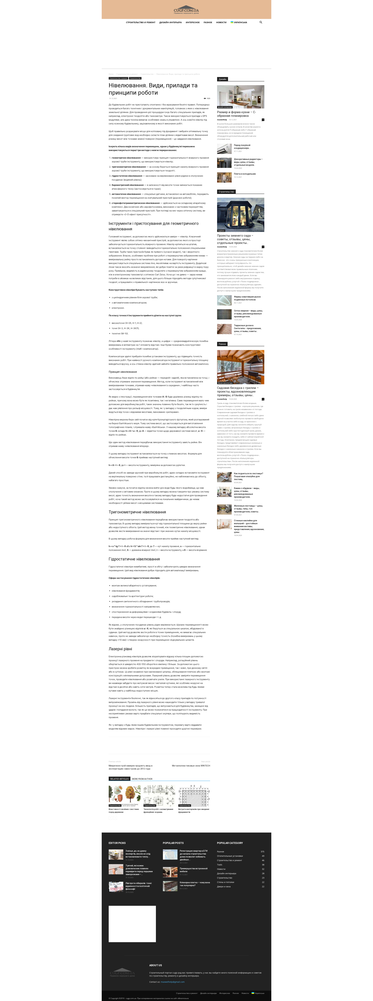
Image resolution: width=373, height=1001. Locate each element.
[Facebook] (112, 748)
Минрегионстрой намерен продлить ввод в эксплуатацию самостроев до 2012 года (130, 767)
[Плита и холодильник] (224, 177)
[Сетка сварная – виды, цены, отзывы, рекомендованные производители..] (224, 314)
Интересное (193, 22)
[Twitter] (118, 748)
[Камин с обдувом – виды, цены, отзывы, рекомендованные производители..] (224, 492)
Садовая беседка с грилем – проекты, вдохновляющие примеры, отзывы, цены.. (238, 391)
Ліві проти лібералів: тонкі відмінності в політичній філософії (139, 886)
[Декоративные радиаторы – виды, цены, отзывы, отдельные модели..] (224, 163)
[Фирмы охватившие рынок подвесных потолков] (224, 300)
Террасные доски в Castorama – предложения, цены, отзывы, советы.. (247, 328)
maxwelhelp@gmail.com (173, 981)
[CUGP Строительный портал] (186, 9)
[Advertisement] (186, 47)
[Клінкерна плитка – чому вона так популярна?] (170, 886)
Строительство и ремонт (140, 22)
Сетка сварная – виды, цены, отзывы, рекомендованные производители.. (248, 314)
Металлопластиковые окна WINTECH (191, 765)
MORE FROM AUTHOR (142, 779)
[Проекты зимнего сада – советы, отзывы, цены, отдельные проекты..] (240, 215)
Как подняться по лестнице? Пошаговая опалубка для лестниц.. (248, 476)
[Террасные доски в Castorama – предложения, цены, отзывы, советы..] (224, 329)
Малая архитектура (225, 383)
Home (111, 74)
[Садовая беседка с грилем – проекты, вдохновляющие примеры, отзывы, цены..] (240, 367)
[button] (260, 22)
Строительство (147, 74)
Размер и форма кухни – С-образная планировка (236, 113)
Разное (208, 22)
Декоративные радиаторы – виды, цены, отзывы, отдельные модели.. (248, 162)
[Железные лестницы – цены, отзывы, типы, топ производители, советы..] (224, 509)
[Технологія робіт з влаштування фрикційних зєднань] (159, 796)
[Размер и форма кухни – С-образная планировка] (240, 96)
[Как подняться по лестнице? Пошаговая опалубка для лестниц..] (224, 477)
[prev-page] (110, 818)
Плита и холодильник (245, 174)
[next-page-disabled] (115, 818)
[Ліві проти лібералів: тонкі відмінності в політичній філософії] (116, 887)
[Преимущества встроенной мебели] (170, 872)
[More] (139, 748)
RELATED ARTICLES (119, 779)
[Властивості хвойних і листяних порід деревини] (124, 796)
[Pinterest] (125, 748)
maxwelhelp (222, 120)
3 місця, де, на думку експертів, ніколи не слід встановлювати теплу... (138, 854)
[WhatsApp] (132, 748)
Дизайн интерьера (170, 22)
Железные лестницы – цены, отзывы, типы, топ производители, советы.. (248, 509)
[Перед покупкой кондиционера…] (224, 149)
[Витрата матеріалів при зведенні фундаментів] (194, 796)
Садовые (221, 231)
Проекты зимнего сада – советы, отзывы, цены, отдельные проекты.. (235, 239)
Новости (221, 22)
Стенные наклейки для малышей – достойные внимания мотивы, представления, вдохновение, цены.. (249, 526)
